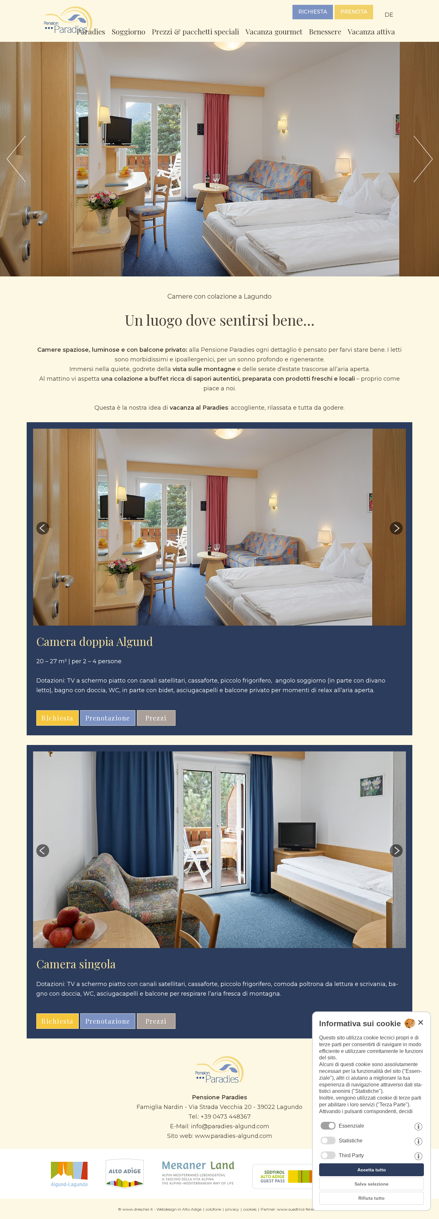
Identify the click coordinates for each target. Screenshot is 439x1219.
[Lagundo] (69, 1187)
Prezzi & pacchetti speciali (195, 31)
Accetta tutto (371, 1169)
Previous (89, 528)
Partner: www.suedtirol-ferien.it (290, 1209)
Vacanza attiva (371, 31)
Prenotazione (107, 717)
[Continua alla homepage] (219, 1081)
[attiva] (328, 1140)
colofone (213, 1209)
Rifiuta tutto (371, 1198)
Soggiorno (128, 31)
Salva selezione (371, 1183)
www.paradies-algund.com (233, 1136)
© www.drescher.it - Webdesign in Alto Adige (160, 1209)
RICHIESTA (312, 12)
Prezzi (156, 717)
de (389, 14)
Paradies (90, 31)
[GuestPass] (292, 1187)
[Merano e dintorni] (198, 1187)
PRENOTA (353, 12)
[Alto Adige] (124, 1187)
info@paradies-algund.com (230, 1126)
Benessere (325, 31)
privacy (232, 1209)
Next (350, 528)
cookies (249, 1209)
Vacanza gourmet (274, 31)
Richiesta (57, 717)
